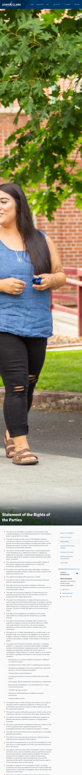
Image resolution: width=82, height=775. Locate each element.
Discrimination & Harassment (10, 508)
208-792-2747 (65, 589)
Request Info (40, 4)
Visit (47, 4)
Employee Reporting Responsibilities (66, 557)
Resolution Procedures (67, 552)
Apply (32, 4)
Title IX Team (64, 563)
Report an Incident (65, 537)
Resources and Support (67, 533)
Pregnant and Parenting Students (67, 547)
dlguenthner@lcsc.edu (67, 593)
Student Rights (64, 541)
